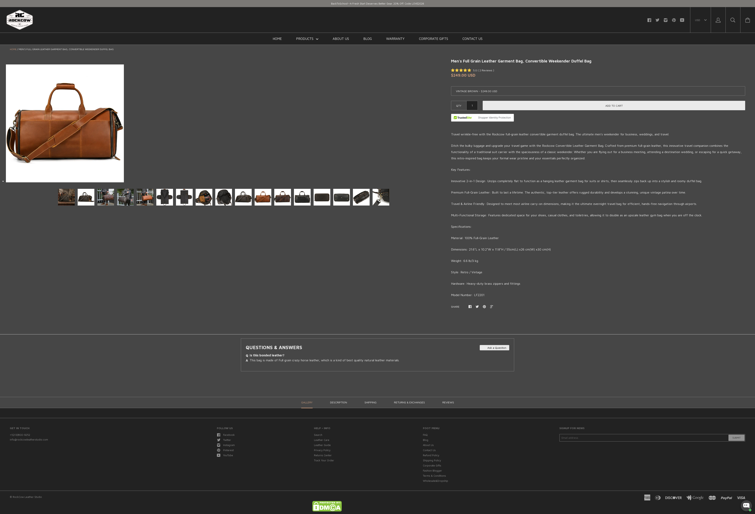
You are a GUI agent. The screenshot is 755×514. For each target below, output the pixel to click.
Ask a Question (496, 347)
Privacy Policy (322, 450)
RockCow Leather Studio (27, 496)
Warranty (395, 39)
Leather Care (321, 439)
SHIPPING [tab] (371, 402)
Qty (458, 105)
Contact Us (472, 39)
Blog (367, 39)
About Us (341, 39)
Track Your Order (324, 460)
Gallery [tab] (307, 402)
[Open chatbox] (746, 505)
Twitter (227, 439)
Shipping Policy (432, 460)
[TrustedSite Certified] (482, 118)
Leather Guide (322, 445)
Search (318, 434)
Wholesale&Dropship (435, 480)
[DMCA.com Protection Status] (327, 510)
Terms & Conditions (434, 475)
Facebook (229, 434)
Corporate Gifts (433, 39)
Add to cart (614, 105)
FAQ (425, 434)
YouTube (228, 455)
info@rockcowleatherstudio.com (29, 439)
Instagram (229, 445)
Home (277, 39)
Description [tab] (338, 402)
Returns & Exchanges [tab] (409, 402)
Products (305, 39)
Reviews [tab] (448, 402)
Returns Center (323, 455)
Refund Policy (431, 455)
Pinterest (228, 450)
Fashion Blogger (432, 470)
